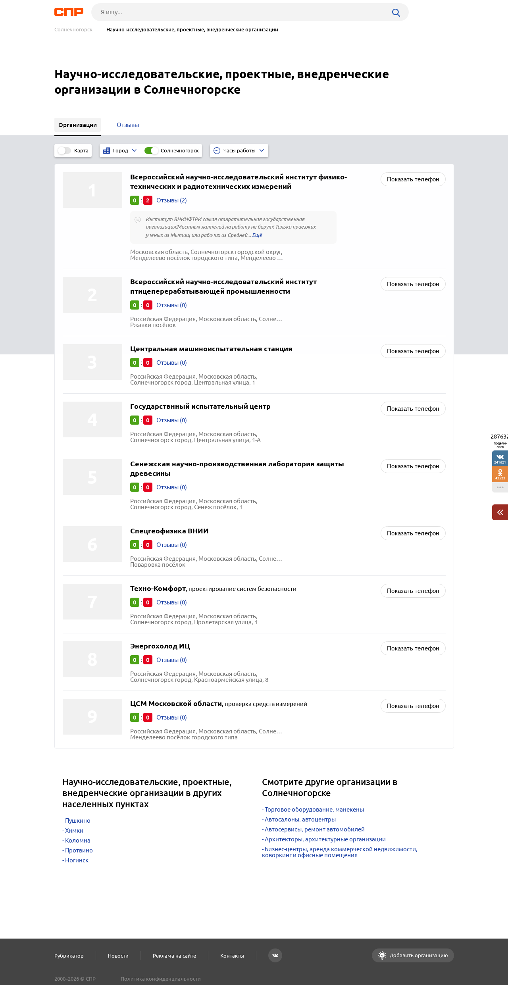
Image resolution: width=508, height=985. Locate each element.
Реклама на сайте (174, 955)
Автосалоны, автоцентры (300, 819)
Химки (74, 830)
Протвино (79, 850)
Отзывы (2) (171, 200)
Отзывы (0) (171, 305)
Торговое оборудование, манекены (314, 809)
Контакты (232, 955)
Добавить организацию (418, 955)
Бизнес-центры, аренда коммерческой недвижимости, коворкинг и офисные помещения (340, 852)
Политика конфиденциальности (161, 978)
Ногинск (77, 860)
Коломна (77, 840)
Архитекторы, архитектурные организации (325, 839)
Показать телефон (413, 179)
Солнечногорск (73, 29)
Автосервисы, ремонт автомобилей (315, 829)
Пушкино (77, 820)
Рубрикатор (69, 955)
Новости (118, 955)
